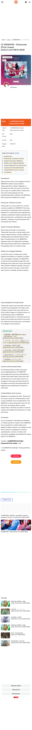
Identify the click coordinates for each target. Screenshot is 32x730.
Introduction (8, 156)
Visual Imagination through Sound (15, 165)
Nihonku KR (16, 690)
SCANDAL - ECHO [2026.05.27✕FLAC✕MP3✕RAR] (20, 618)
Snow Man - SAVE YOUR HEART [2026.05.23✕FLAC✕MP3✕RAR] (14, 351)
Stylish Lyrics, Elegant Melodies (14, 163)
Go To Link (16, 462)
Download (16, 456)
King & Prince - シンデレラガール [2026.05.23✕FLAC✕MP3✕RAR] (14, 355)
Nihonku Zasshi (16, 686)
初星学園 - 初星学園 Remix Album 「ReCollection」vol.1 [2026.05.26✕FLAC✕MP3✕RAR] (14, 336)
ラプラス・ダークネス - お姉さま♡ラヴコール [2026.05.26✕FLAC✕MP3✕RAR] (16, 342)
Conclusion (7, 172)
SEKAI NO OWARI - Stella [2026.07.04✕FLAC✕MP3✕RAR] (20, 625)
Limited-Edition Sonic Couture (14, 170)
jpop (4, 60)
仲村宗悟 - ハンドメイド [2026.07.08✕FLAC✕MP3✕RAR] (20, 610)
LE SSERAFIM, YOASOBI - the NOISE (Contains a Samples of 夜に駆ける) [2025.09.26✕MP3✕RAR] (15, 516)
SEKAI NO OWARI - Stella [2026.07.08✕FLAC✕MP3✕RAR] (20, 602)
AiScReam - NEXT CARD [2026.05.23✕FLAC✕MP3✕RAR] (13, 346)
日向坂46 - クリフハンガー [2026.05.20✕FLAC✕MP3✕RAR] (13, 360)
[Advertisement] (16, 20)
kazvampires (16, 694)
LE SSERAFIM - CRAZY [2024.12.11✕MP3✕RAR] (14, 532)
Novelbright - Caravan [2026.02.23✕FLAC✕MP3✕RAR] (20, 641)
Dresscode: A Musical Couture (14, 158)
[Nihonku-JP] (16, 2)
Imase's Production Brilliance (13, 161)
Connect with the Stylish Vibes (14, 168)
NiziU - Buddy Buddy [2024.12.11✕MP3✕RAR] (18, 633)
